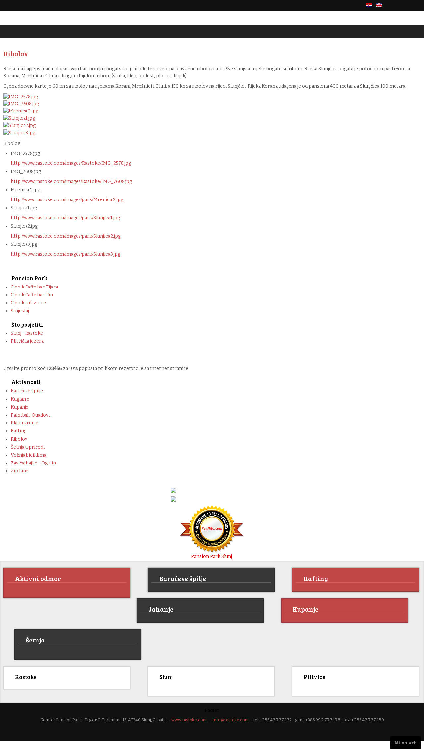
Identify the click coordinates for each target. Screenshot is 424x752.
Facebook (394, 5)
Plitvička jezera (27, 341)
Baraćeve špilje (27, 391)
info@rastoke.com (231, 718)
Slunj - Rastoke (27, 333)
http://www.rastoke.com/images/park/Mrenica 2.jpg (67, 199)
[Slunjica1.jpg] (19, 118)
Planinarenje (24, 423)
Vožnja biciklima (28, 455)
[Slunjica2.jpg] (19, 125)
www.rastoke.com (189, 718)
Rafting (18, 431)
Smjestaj (20, 311)
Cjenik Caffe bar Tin (32, 295)
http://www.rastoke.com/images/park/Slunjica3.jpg (65, 254)
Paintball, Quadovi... (32, 415)
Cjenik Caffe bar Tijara (34, 287)
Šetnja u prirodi (28, 447)
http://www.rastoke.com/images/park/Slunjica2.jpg (66, 236)
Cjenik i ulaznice (28, 303)
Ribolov (19, 439)
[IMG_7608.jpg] (21, 104)
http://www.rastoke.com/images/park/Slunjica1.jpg (65, 218)
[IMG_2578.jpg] (20, 96)
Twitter (405, 5)
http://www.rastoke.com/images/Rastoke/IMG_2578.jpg (71, 163)
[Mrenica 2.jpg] (20, 110)
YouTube (417, 5)
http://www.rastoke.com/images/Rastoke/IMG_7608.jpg (71, 181)
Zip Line (19, 471)
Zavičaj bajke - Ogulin (33, 463)
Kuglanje (20, 399)
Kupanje (19, 407)
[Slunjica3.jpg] (19, 132)
